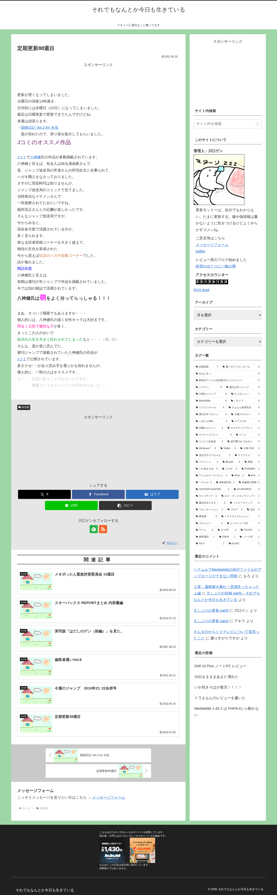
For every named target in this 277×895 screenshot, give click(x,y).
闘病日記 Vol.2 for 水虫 (39, 128)
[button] (125, 505)
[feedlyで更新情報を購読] (94, 529)
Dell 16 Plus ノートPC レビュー (220, 666)
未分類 (25, 407)
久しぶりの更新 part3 (211, 610)
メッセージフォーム (108, 797)
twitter (200, 251)
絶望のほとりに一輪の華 (216, 266)
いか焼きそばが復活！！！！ (218, 687)
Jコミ (21, 157)
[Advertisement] (98, 77)
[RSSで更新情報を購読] (103, 529)
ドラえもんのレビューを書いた (220, 698)
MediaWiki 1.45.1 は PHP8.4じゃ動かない (226, 711)
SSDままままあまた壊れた (216, 677)
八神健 (35, 157)
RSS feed (201, 290)
